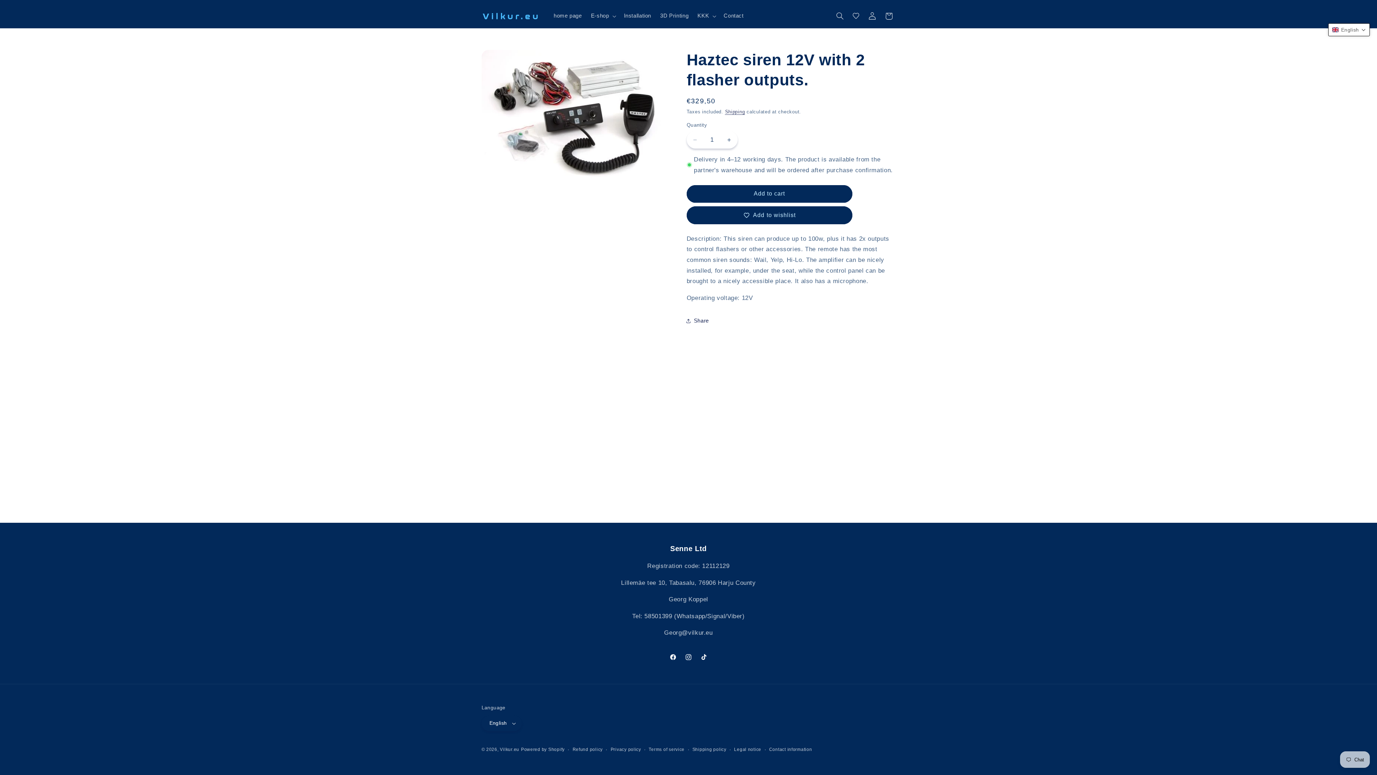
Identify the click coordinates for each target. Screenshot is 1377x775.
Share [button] (701, 321)
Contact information (790, 749)
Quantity (697, 125)
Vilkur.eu (509, 749)
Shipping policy (709, 749)
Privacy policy (626, 749)
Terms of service (667, 749)
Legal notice (747, 749)
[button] (602, 16)
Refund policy (588, 749)
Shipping (735, 111)
